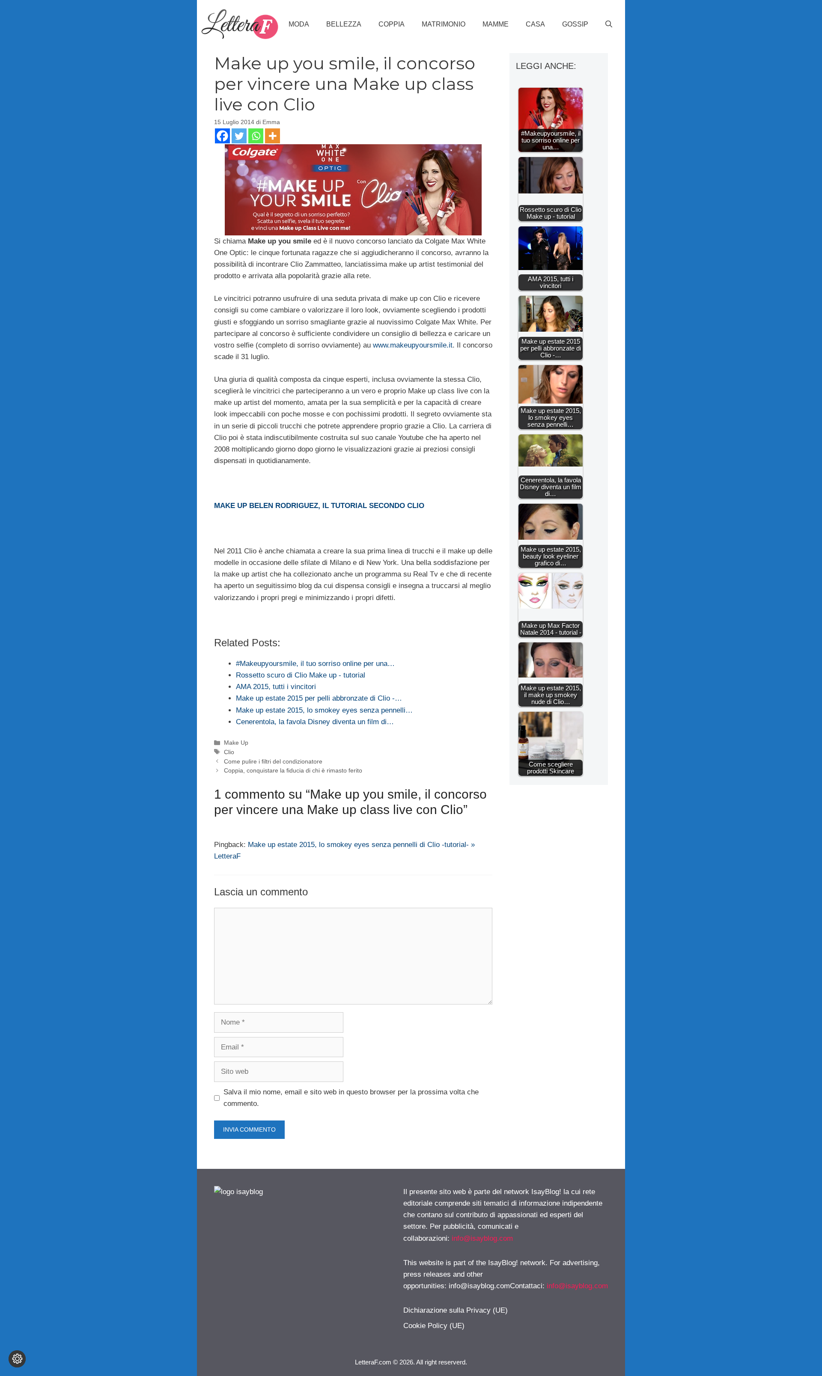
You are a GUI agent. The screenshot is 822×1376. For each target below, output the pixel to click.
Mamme (495, 24)
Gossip (575, 24)
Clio (229, 752)
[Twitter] (239, 135)
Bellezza (343, 24)
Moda (299, 24)
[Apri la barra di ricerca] (609, 24)
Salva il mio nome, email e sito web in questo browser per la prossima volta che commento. (351, 1098)
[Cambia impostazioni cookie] (17, 1358)
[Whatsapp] (255, 135)
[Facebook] (222, 135)
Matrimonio (443, 24)
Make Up (236, 742)
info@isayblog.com (482, 1238)
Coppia (391, 24)
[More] (272, 135)
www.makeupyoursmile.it (413, 345)
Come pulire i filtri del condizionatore (273, 761)
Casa (535, 24)
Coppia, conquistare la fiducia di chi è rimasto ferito (293, 770)
